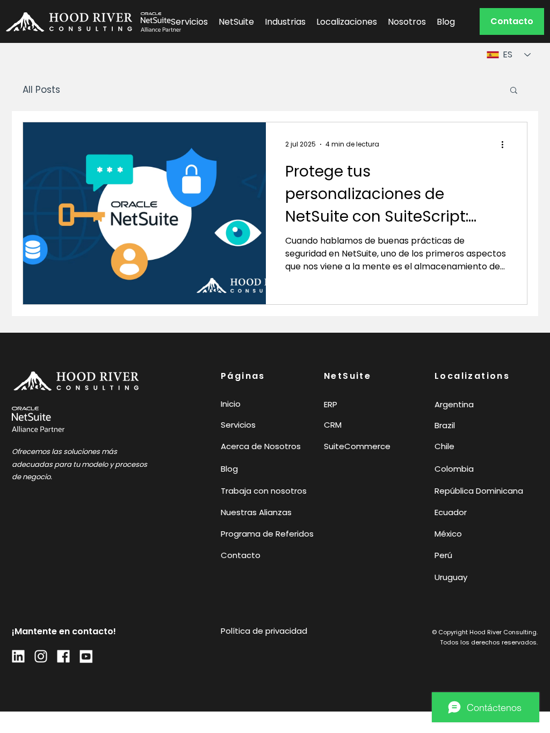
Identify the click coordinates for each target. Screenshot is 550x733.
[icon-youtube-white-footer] (86, 656)
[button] (512, 21)
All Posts (41, 90)
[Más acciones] (506, 144)
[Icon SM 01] (40, 656)
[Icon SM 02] (63, 656)
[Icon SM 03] (18, 656)
